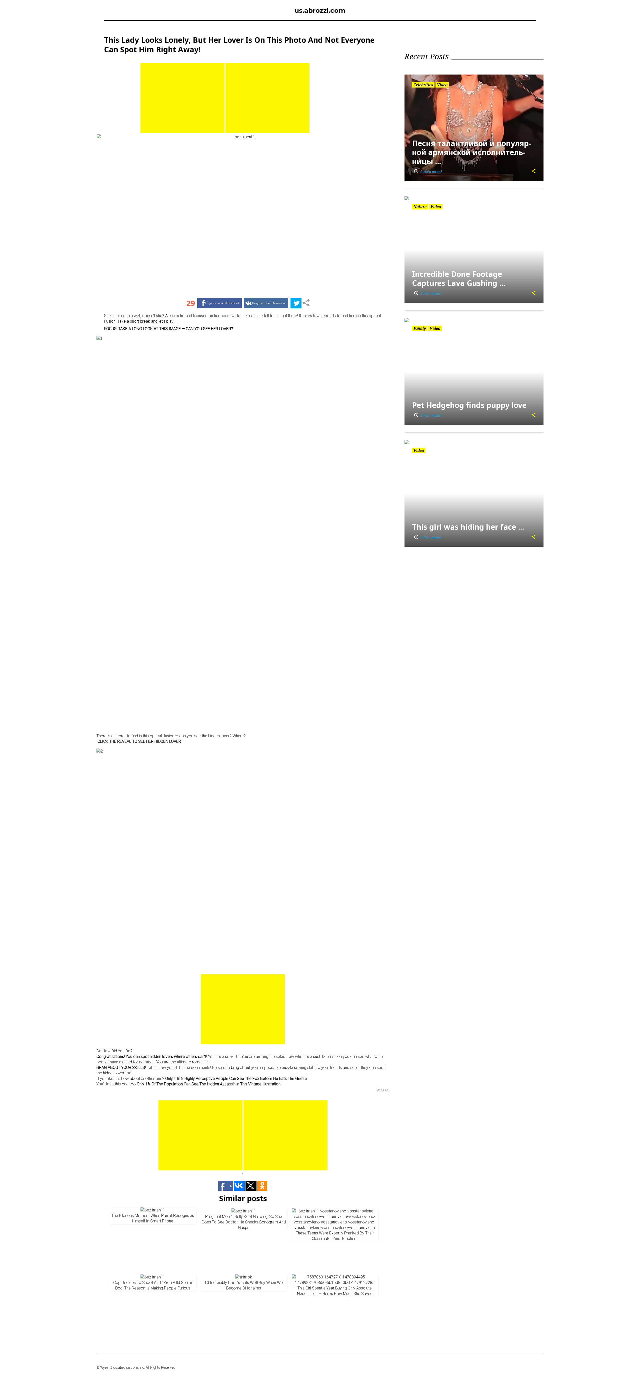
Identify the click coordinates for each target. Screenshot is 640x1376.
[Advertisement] (182, 98)
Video (442, 85)
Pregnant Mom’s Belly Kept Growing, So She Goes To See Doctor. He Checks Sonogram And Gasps (244, 1222)
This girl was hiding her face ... (468, 527)
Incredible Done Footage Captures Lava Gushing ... (458, 278)
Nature (420, 206)
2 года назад (428, 171)
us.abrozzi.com (320, 11)
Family (420, 328)
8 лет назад (427, 293)
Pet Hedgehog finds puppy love (469, 405)
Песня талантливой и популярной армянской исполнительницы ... (471, 152)
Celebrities (423, 85)
